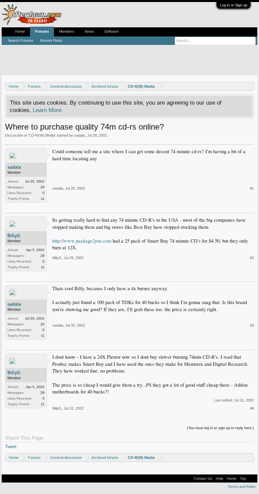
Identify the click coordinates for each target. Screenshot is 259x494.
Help (219, 478)
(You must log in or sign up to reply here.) (220, 428)
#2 (252, 258)
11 (43, 198)
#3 (252, 325)
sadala (79, 135)
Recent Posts (51, 40)
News (89, 31)
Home (20, 31)
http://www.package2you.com (81, 241)
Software (111, 31)
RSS (251, 478)
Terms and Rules (242, 487)
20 (42, 187)
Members (67, 31)
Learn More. (48, 110)
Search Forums (20, 40)
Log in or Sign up (233, 5)
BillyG (13, 235)
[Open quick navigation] (250, 86)
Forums (42, 31)
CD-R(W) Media (42, 135)
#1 (252, 188)
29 (42, 255)
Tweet (11, 446)
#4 (252, 408)
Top (243, 478)
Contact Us (203, 478)
